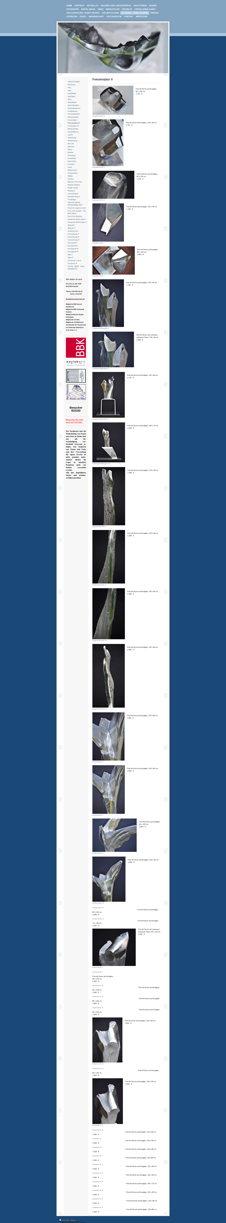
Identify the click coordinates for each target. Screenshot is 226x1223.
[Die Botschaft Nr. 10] (108, 879)
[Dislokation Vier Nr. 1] (113, 260)
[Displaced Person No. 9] (108, 557)
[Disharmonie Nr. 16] (107, 1039)
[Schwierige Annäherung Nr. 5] (108, 303)
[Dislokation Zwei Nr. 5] (107, 142)
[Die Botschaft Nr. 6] (114, 835)
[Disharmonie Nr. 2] (114, 947)
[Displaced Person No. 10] (108, 613)
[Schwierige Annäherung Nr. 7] (108, 395)
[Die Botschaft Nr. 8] (108, 789)
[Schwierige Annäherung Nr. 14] (108, 442)
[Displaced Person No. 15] (108, 676)
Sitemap (73, 1220)
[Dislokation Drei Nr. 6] (113, 185)
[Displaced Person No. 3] (108, 496)
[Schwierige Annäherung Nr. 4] (113, 349)
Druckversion (66, 1220)
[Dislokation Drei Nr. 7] (108, 222)
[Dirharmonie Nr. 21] (107, 1101)
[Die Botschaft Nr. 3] (108, 736)
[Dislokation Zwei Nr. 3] (112, 100)
